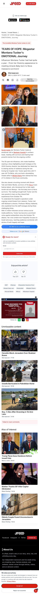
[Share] (17, 80)
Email (4, 246)
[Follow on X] (23, 319)
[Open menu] (4, 3)
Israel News (12, 32)
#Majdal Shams (30, 288)
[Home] (15, 3)
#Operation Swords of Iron (26, 285)
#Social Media (9, 291)
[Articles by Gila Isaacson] (4, 74)
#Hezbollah (20, 288)
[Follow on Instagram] (27, 319)
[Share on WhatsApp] (12, 80)
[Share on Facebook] (8, 80)
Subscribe (19, 253)
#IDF (6, 285)
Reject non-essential (19, 590)
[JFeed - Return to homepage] (19, 533)
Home (3, 32)
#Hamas (13, 285)
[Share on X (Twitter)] (3, 80)
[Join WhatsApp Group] (19, 319)
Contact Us (31, 537)
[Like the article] (15, 272)
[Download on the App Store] (12, 20)
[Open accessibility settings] (36, 591)
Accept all (19, 586)
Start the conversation (30, 80)
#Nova (18, 291)
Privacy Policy (11, 581)
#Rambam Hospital (28, 291)
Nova (31, 185)
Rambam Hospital (20, 152)
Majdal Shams (17, 175)
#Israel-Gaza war (9, 288)
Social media (5, 150)
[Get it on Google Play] (24, 20)
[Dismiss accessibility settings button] (37, 589)
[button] (19, 116)
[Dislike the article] (23, 272)
